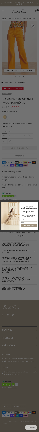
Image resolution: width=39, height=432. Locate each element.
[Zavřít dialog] (37, 203)
